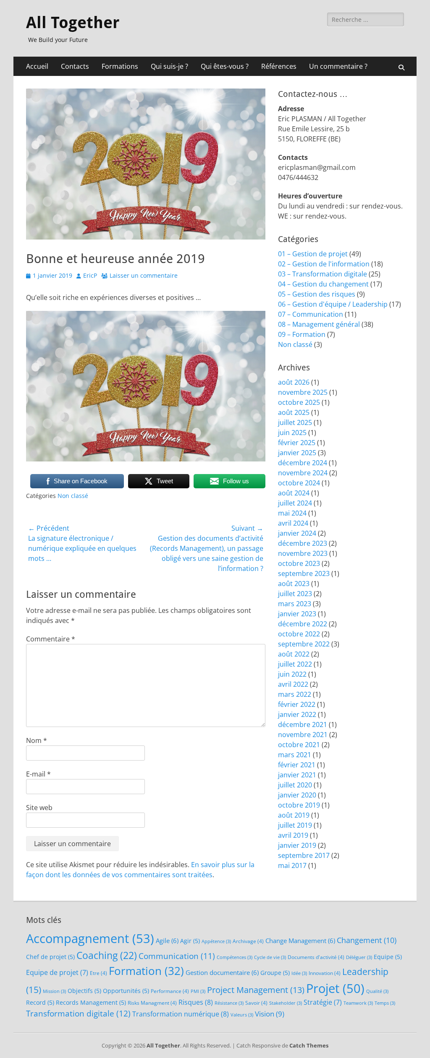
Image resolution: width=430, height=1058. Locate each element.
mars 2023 (294, 603)
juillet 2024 (295, 503)
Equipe (388, 957)
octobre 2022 (299, 633)
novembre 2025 (303, 392)
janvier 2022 (297, 714)
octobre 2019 (299, 805)
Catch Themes (308, 1045)
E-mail (38, 774)
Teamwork (358, 1003)
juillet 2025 (295, 422)
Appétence (216, 941)
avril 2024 (293, 523)
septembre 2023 (304, 573)
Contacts (75, 66)
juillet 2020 (295, 785)
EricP (90, 275)
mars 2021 (294, 754)
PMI (198, 991)
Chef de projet (50, 957)
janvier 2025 (297, 452)
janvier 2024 (297, 533)
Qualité (377, 991)
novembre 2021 (303, 734)
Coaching (106, 955)
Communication (177, 956)
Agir (190, 941)
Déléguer (359, 957)
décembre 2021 (302, 724)
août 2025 (293, 412)
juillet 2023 (295, 593)
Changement (366, 940)
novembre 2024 (303, 472)
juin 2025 (292, 432)
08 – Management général (319, 324)
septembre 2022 (304, 644)
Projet (335, 988)
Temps (385, 1003)
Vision (269, 1014)
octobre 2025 (299, 402)
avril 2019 (293, 835)
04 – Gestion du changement (323, 284)
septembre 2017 (304, 855)
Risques (195, 1002)
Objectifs (84, 991)
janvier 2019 (297, 845)
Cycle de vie (270, 957)
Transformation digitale (78, 1013)
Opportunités (126, 991)
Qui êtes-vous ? (225, 66)
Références (278, 66)
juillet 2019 (295, 825)
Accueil (37, 66)
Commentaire (50, 639)
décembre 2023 (302, 543)
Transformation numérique (180, 1014)
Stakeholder (285, 1003)
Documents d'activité (316, 957)
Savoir (256, 1002)
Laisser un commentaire (144, 275)
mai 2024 (292, 513)
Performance (170, 991)
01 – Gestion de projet (313, 253)
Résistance (229, 1003)
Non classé (73, 496)
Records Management (91, 1002)
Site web (39, 807)
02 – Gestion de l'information (324, 263)
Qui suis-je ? (169, 66)
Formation (146, 970)
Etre (98, 973)
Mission (54, 991)
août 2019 (293, 815)
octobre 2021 (299, 744)
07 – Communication (310, 314)
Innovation (325, 973)
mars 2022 (294, 694)
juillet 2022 (295, 664)
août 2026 (293, 382)
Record (40, 1002)
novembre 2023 (303, 553)
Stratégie (323, 1002)
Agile (167, 940)
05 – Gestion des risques (316, 294)
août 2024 (293, 493)
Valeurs (242, 1015)
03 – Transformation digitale (322, 274)
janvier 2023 (297, 613)
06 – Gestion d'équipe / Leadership (333, 304)
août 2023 (293, 583)
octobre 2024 (299, 482)
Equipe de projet (57, 972)
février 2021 (296, 764)
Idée (299, 973)
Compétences (234, 957)
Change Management (300, 940)
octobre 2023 (299, 563)
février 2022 (296, 704)
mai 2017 (292, 865)
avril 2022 (293, 684)
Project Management (255, 989)
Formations (120, 66)
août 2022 (293, 654)
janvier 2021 (297, 774)
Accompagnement (90, 938)
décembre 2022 (302, 623)
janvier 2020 (297, 795)
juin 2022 (292, 674)
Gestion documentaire (222, 972)
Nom (36, 740)
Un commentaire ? (338, 66)
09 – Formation (301, 334)
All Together (73, 22)
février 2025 (296, 442)
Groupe (275, 973)
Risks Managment (152, 1002)
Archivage (248, 941)
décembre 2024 (302, 462)
